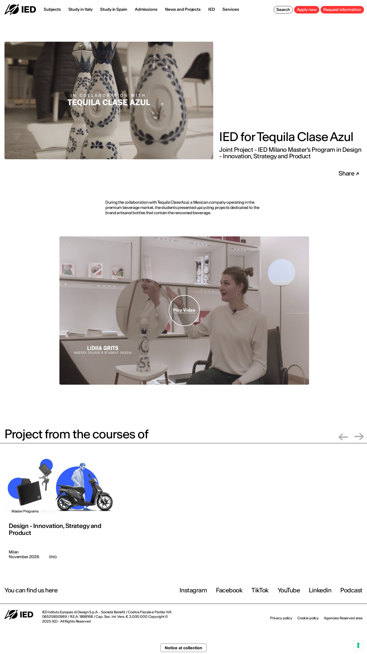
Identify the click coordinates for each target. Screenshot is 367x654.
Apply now (307, 9)
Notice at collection (183, 647)
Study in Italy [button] (80, 9)
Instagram (193, 590)
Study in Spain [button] (113, 9)
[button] (343, 436)
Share (347, 173)
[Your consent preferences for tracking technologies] (358, 645)
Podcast (351, 590)
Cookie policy (308, 618)
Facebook (229, 590)
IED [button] (211, 9)
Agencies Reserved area (343, 618)
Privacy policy (281, 618)
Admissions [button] (146, 9)
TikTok (259, 590)
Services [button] (230, 9)
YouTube (289, 590)
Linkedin (320, 590)
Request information (342, 9)
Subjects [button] (52, 9)
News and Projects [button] (183, 9)
